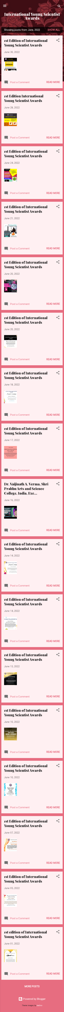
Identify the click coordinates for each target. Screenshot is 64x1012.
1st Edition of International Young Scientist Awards (25, 42)
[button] (58, 40)
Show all (54, 29)
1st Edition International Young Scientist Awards (23, 98)
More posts (32, 986)
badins (39, 1005)
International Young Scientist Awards (32, 16)
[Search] (59, 7)
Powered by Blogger (34, 998)
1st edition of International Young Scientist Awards (25, 934)
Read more (53, 82)
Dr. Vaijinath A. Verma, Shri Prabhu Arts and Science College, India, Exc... (26, 488)
